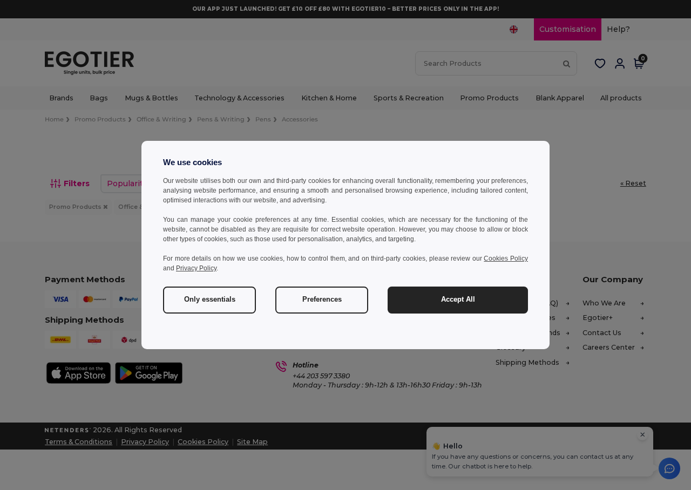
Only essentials (209, 299)
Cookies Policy (506, 258)
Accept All (458, 299)
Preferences (322, 299)
